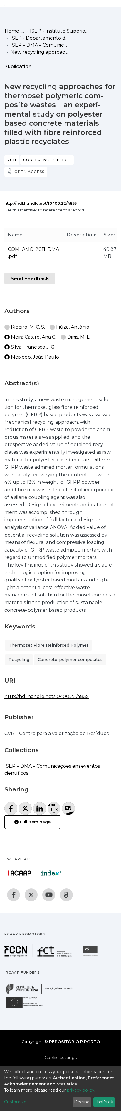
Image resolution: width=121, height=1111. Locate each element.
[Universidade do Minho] (91, 956)
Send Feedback (30, 278)
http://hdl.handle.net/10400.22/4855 (40, 203)
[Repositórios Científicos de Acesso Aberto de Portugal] (19, 873)
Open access (29, 171)
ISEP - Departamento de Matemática (40, 38)
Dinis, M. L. (78, 337)
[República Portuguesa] (42, 993)
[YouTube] (48, 894)
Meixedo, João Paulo (35, 357)
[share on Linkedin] (39, 808)
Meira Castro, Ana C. (33, 337)
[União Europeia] (27, 1007)
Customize (15, 1102)
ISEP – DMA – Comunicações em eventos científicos (40, 45)
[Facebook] (13, 894)
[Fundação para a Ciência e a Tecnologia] (38, 956)
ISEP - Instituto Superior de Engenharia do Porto (59, 31)
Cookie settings (61, 1057)
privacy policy (80, 1090)
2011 (11, 160)
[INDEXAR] (51, 873)
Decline (82, 1102)
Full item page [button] (35, 822)
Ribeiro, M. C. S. (28, 327)
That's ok (104, 1102)
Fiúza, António (72, 327)
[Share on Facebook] (10, 808)
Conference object (47, 160)
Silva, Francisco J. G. (33, 347)
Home (12, 31)
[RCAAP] (66, 894)
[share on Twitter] (25, 808)
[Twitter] (31, 894)
